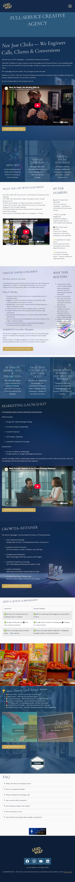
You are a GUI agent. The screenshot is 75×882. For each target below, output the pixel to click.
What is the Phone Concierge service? (18, 784)
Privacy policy (68, 872)
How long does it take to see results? (18, 806)
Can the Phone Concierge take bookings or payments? (24, 817)
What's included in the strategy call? (18, 795)
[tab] (37, 783)
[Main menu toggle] (70, 6)
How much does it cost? (14, 812)
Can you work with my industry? (16, 800)
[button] (3, 726)
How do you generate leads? (15, 789)
